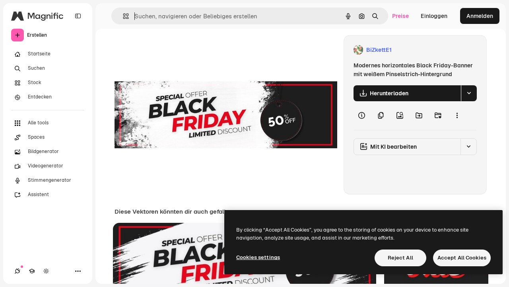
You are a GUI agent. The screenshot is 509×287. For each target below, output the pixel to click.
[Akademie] (31, 271)
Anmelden (479, 16)
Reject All (400, 257)
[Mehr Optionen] (457, 116)
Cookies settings (258, 257)
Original (165, 50)
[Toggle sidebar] (78, 16)
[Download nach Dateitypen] (469, 93)
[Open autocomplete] (123, 16)
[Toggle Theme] (46, 271)
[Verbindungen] (17, 271)
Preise (400, 16)
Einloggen (434, 16)
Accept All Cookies (461, 257)
